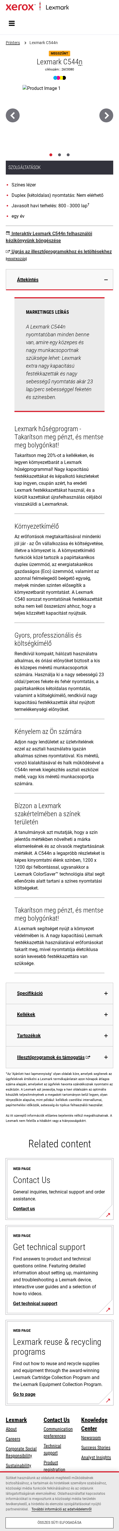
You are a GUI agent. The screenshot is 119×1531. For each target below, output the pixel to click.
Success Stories (95, 1447)
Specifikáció (30, 993)
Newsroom (91, 1438)
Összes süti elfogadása (59, 1523)
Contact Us (57, 1419)
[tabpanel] (59, 636)
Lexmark (16, 1419)
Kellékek (26, 1014)
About (11, 1429)
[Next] (106, 115)
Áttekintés (27, 279)
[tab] (50, 154)
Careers (13, 1439)
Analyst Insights (96, 1457)
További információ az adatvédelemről (61, 1509)
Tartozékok (29, 1035)
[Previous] (13, 115)
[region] (59, 1501)
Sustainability (18, 1465)
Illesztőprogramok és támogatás (51, 1057)
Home (73, 7)
